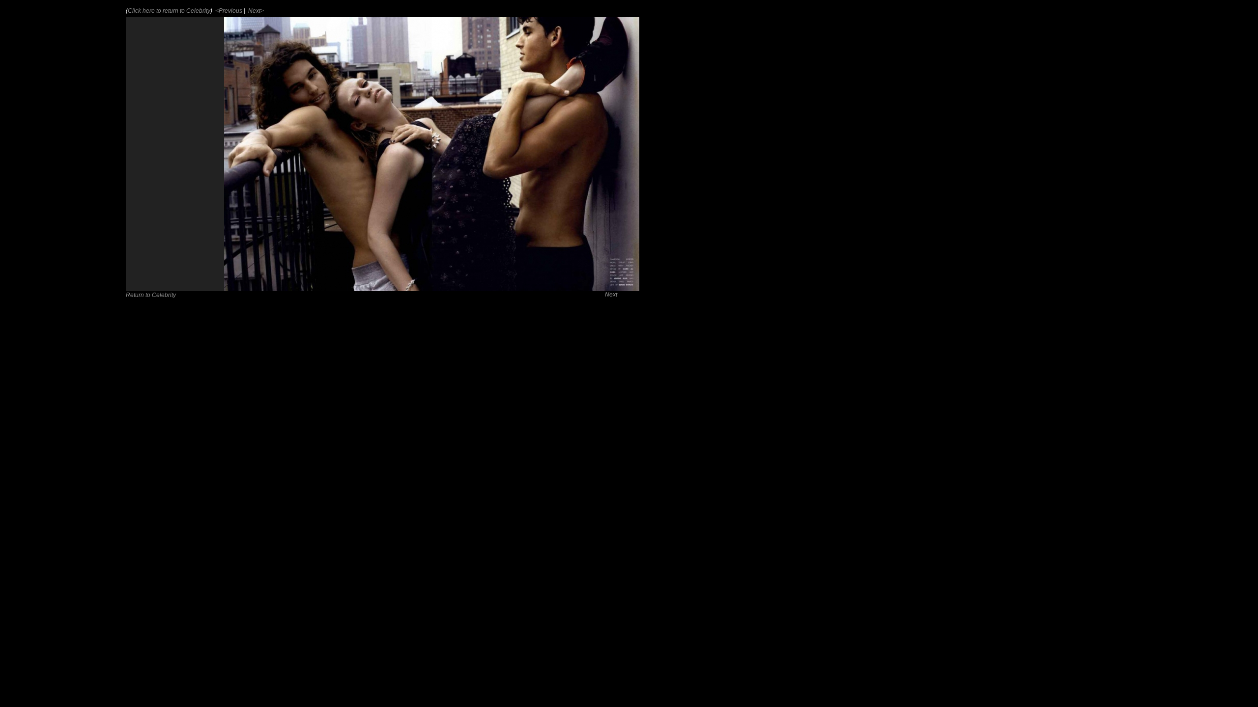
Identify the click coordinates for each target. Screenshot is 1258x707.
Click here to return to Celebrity (169, 10)
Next (611, 294)
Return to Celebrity (151, 295)
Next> (255, 10)
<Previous (228, 10)
